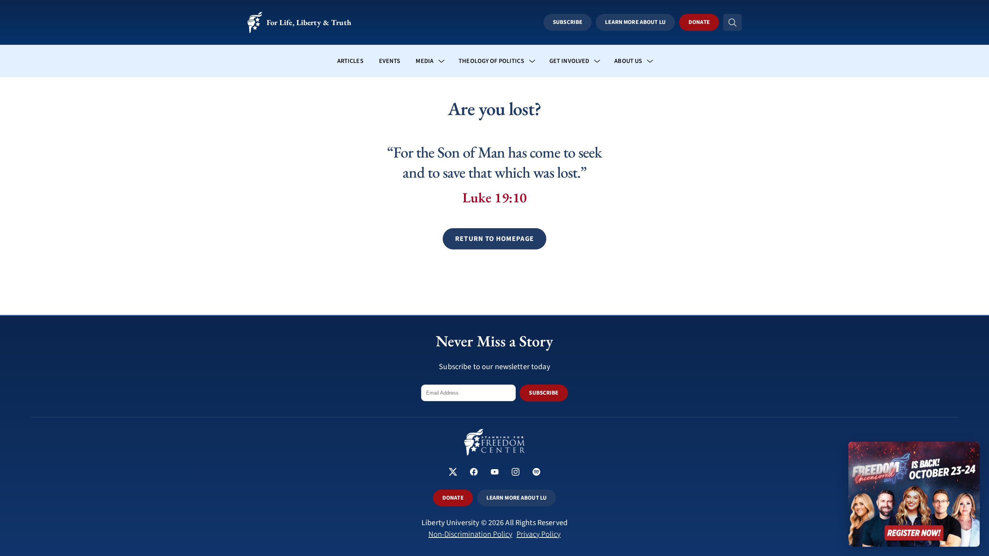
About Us (628, 61)
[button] (494, 238)
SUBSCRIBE (543, 393)
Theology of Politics (491, 61)
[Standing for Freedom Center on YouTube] (495, 472)
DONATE (453, 498)
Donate (699, 22)
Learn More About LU (635, 22)
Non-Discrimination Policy (470, 534)
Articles (350, 61)
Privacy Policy (539, 534)
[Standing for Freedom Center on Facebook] (474, 472)
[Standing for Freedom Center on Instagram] (515, 472)
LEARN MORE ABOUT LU (516, 498)
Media (424, 61)
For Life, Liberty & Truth (309, 22)
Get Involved (569, 61)
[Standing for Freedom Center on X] (453, 472)
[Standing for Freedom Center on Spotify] (536, 472)
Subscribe (567, 22)
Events (390, 61)
